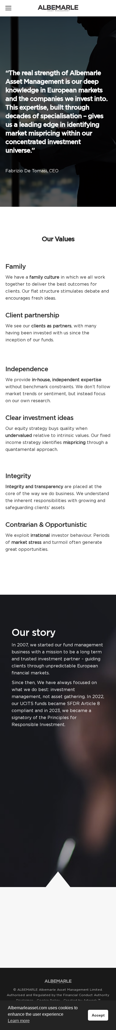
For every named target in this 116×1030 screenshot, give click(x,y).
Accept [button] (98, 1015)
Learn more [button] (19, 1020)
